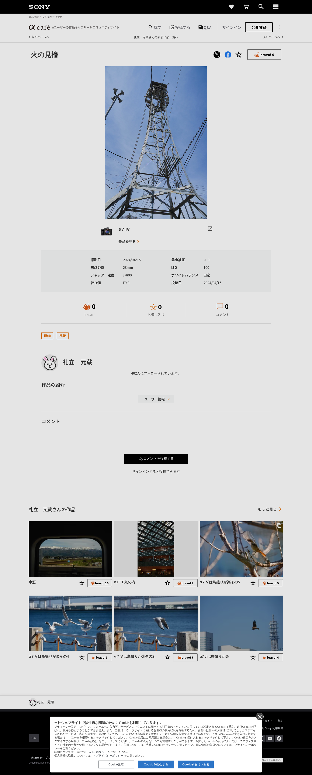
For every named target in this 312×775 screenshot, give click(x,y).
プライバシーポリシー (109, 755)
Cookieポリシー (97, 752)
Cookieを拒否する (156, 764)
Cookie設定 (116, 764)
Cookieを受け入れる (195, 764)
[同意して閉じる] (259, 716)
